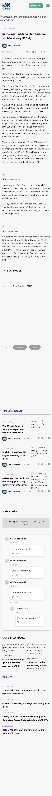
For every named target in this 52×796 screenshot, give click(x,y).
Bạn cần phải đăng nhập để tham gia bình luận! (26, 523)
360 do (35, 347)
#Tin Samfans (9, 28)
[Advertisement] (26, 316)
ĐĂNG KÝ (35, 6)
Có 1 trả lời (16, 603)
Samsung (19, 347)
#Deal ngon (7, 655)
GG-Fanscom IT (18, 539)
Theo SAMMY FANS (23, 286)
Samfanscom (14, 46)
